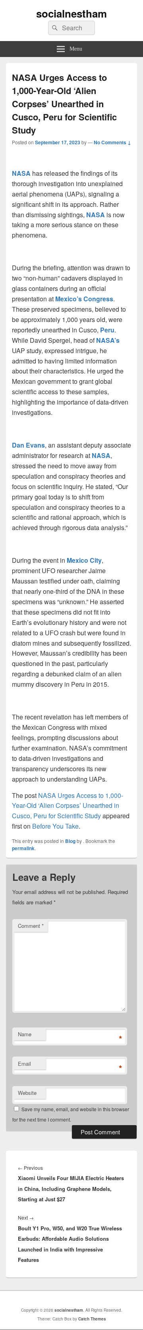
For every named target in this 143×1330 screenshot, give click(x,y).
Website (27, 1092)
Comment (31, 925)
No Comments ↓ (112, 142)
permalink (23, 848)
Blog (70, 841)
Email (24, 1063)
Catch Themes (92, 1319)
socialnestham (71, 13)
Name (24, 1034)
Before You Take (55, 826)
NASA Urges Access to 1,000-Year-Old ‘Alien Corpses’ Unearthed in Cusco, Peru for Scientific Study (67, 806)
